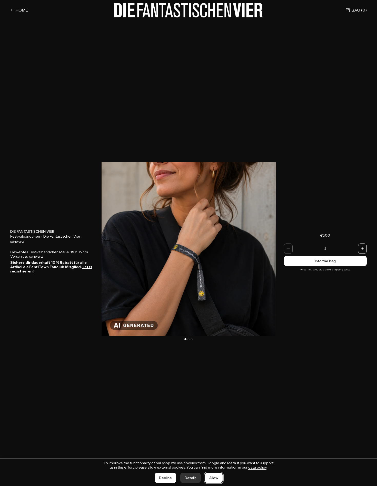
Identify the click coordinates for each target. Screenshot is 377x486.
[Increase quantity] (362, 249)
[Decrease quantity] (288, 249)
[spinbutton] (325, 249)
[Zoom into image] (189, 249)
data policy (257, 467)
